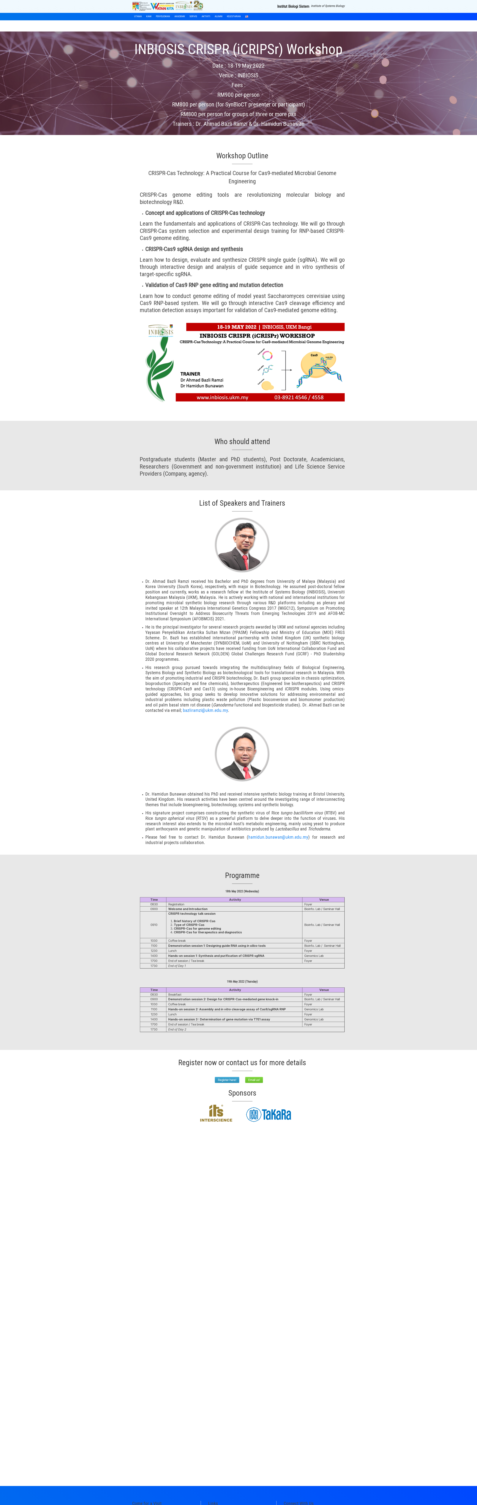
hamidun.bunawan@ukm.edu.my (278, 837)
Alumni (218, 16)
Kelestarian (234, 16)
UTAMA (138, 16)
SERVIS (193, 16)
